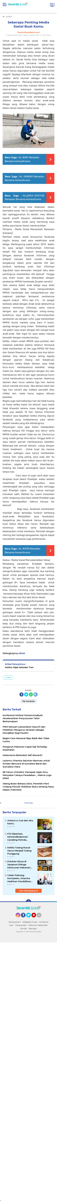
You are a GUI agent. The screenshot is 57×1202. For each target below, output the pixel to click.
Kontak (23, 928)
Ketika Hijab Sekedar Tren (19, 667)
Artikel (8, 677)
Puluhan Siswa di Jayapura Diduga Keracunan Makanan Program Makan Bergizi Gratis (20, 864)
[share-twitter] (26, 694)
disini (22, 653)
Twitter (29, 918)
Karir (11, 925)
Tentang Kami (14, 922)
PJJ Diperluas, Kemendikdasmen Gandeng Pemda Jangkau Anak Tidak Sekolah (18, 836)
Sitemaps (32, 928)
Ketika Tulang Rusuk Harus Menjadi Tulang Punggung (19, 850)
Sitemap (28, 803)
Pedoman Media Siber (38, 925)
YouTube (35, 918)
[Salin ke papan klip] (35, 694)
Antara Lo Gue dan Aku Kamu (20, 822)
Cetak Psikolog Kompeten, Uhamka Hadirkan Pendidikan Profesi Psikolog (19, 878)
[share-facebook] (21, 694)
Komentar (30, 701)
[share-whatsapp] (31, 694)
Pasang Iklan (21, 925)
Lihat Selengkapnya (28, 891)
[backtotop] (28, 902)
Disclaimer (44, 922)
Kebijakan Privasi (30, 922)
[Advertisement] (28, 1070)
